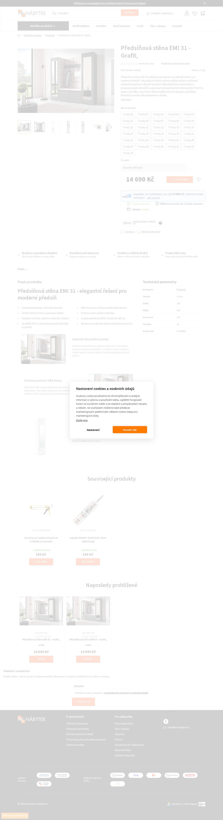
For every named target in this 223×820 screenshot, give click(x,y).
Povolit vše (130, 429)
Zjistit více (81, 420)
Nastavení (93, 429)
